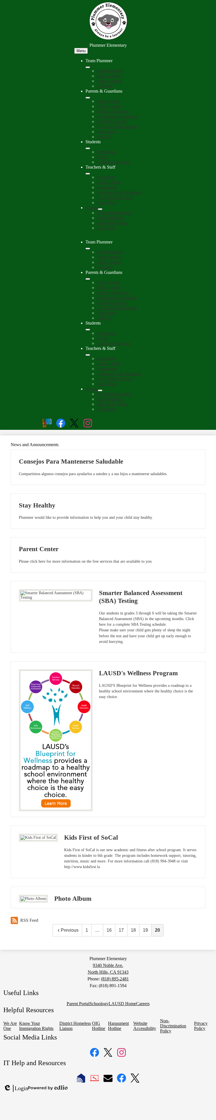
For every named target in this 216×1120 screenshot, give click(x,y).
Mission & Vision (112, 222)
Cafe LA (104, 136)
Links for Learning (113, 162)
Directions (106, 227)
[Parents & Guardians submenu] (88, 98)
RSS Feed (29, 920)
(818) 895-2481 (115, 978)
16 (109, 930)
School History (110, 217)
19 (145, 930)
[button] (88, 248)
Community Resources (117, 116)
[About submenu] (100, 209)
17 (121, 930)
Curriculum (107, 187)
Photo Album (108, 75)
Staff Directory (110, 70)
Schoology (106, 151)
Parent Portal (108, 101)
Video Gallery (109, 81)
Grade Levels (109, 182)
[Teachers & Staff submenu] (88, 174)
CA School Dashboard (117, 126)
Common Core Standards (119, 192)
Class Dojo (106, 131)
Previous (69, 930)
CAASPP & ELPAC (115, 197)
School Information (114, 212)
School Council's (112, 121)
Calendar (105, 86)
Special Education (113, 111)
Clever (103, 157)
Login (15, 1088)
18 (133, 930)
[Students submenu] (88, 148)
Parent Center (109, 106)
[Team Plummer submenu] (88, 67)
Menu (81, 51)
